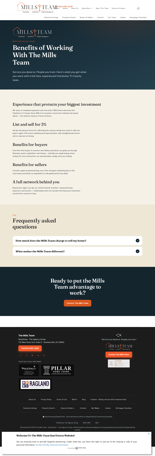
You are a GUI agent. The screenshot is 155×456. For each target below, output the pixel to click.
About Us (75, 8)
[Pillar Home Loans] (57, 370)
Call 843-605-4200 (30, 348)
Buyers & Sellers (86, 17)
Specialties (86, 8)
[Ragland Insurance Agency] (35, 384)
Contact (100, 17)
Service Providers (118, 8)
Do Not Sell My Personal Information (52, 445)
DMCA (74, 399)
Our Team (112, 17)
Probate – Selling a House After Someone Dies (108, 399)
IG (32, 355)
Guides (123, 17)
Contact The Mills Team (77, 303)
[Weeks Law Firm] (28, 370)
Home (57, 8)
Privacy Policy (46, 399)
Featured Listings (51, 17)
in (38, 355)
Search (65, 8)
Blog (83, 399)
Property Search (69, 17)
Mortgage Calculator (138, 17)
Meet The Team (102, 8)
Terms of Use (62, 399)
